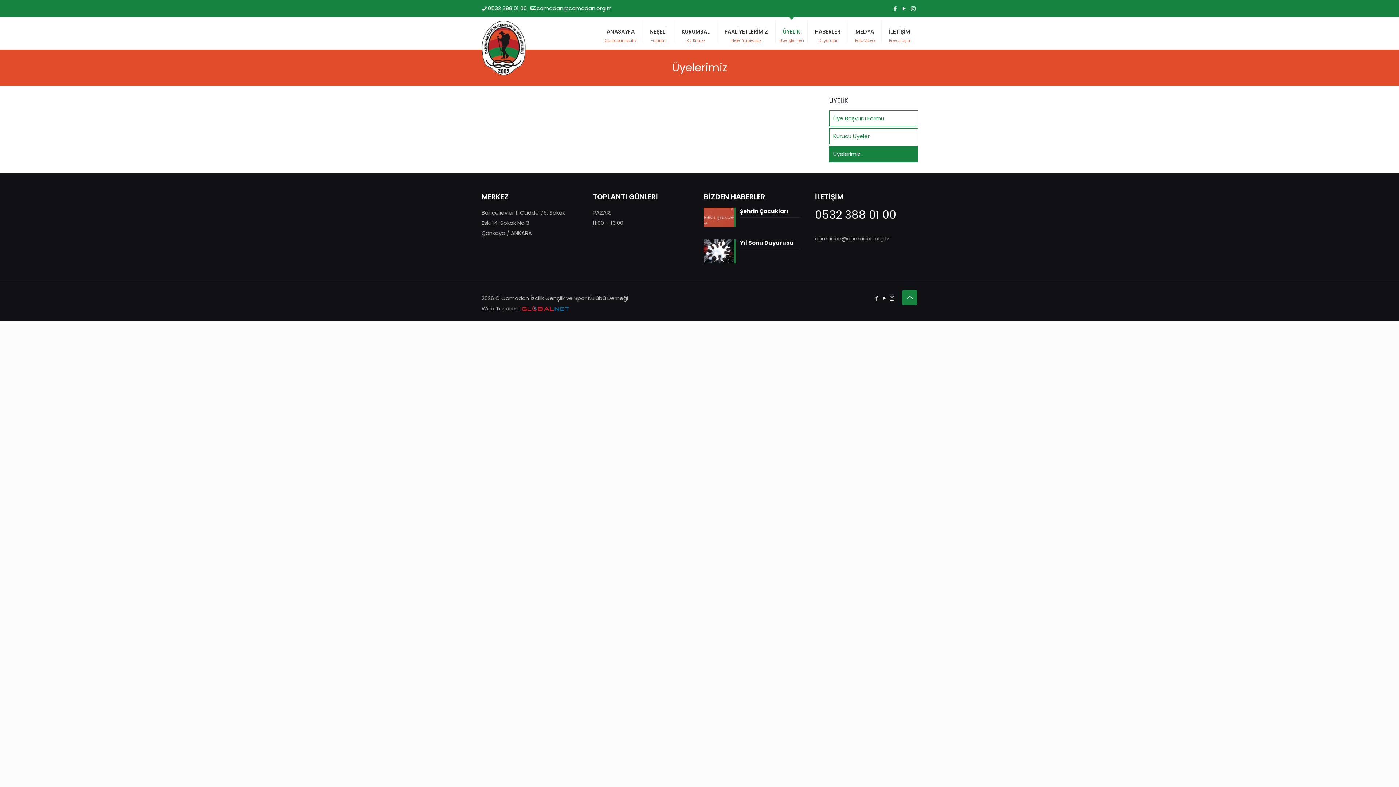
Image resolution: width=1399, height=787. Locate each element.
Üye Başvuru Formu (858, 118)
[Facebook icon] (895, 8)
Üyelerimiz (847, 154)
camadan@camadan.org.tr (574, 8)
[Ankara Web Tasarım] (545, 309)
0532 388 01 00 (507, 8)
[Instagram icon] (913, 8)
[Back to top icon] (909, 297)
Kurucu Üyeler (851, 136)
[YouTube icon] (904, 8)
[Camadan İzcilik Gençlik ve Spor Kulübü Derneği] (504, 48)
